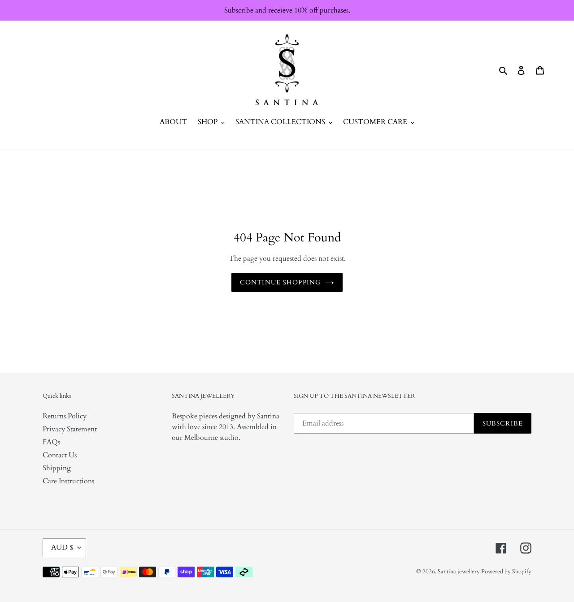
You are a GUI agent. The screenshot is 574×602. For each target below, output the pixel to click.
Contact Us (60, 455)
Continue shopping (280, 282)
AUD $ (62, 547)
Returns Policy (65, 416)
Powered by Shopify (506, 572)
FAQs (51, 442)
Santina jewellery (459, 572)
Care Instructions (68, 481)
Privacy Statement (70, 429)
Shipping (57, 468)
